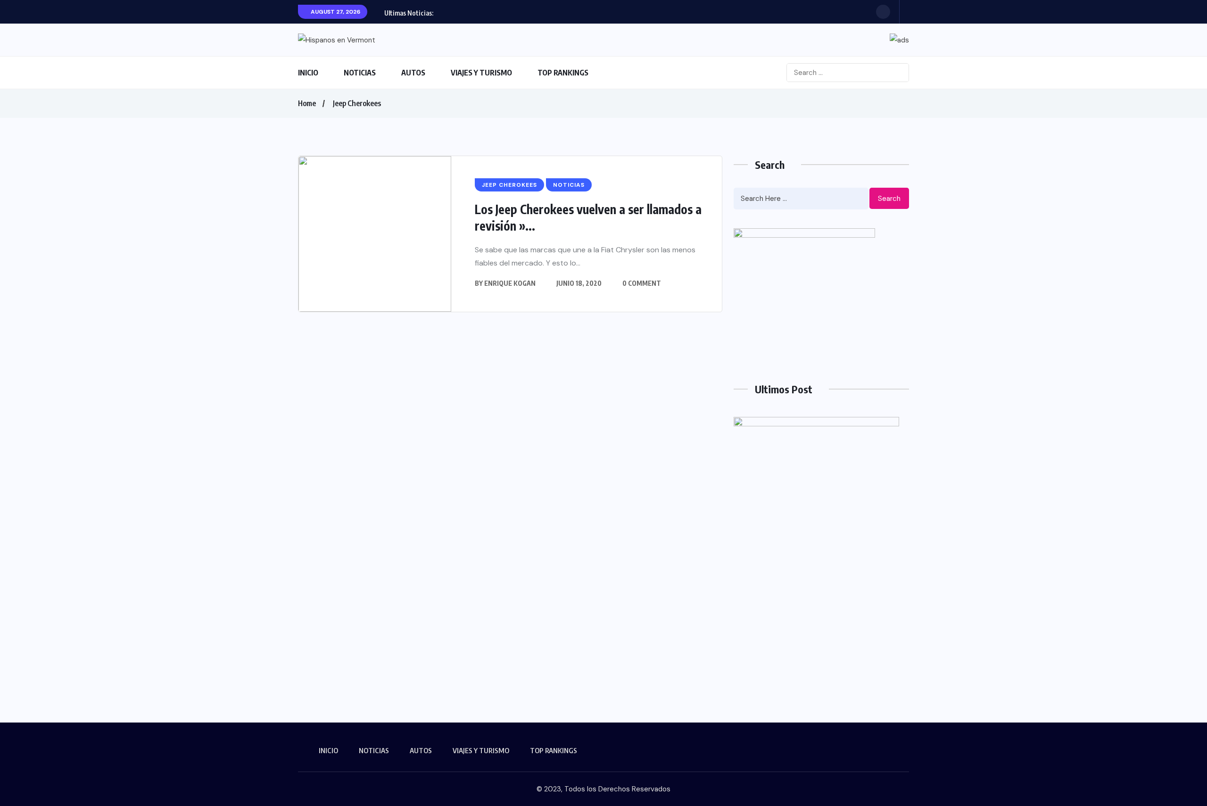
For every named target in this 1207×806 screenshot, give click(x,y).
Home (307, 103)
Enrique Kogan (510, 283)
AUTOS (413, 72)
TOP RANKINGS (562, 72)
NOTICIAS (360, 72)
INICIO (308, 72)
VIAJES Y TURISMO (481, 72)
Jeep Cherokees (357, 103)
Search (889, 198)
